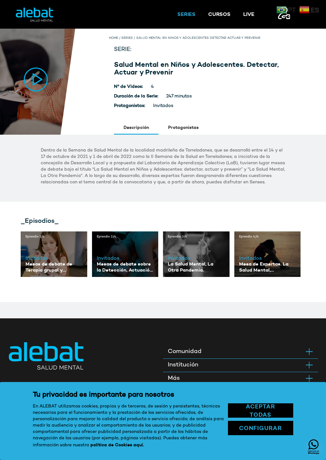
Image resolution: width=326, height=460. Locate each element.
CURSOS (219, 14)
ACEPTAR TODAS (260, 410)
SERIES (186, 14)
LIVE (248, 14)
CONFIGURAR (260, 428)
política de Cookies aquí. (117, 445)
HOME (113, 38)
